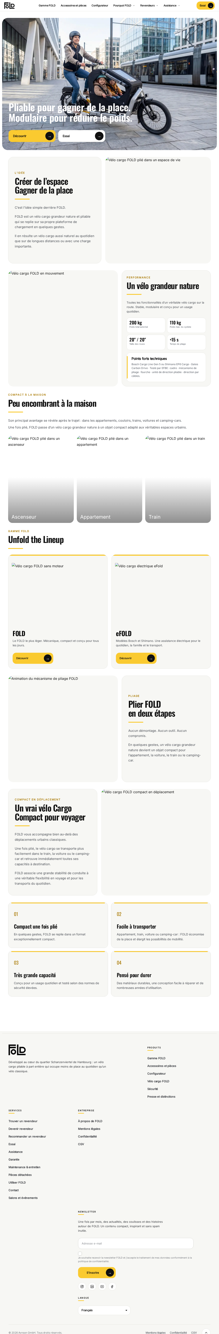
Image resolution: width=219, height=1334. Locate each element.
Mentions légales (89, 1128)
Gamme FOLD (47, 5)
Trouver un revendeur (23, 1121)
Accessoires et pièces (73, 5)
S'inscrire (93, 1272)
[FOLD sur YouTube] (102, 1286)
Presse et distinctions (161, 1096)
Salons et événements (23, 1197)
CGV (81, 1144)
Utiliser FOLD (17, 1182)
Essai (12, 1144)
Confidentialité (87, 1136)
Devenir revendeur (21, 1128)
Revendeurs (147, 5)
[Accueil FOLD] (10, 5)
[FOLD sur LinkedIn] (92, 1286)
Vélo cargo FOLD (158, 1081)
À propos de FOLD (90, 1121)
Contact (14, 1190)
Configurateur (100, 5)
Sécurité (152, 1089)
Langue (83, 1298)
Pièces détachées (20, 1174)
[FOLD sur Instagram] (82, 1286)
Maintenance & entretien (24, 1167)
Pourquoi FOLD (122, 5)
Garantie (14, 1159)
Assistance (170, 5)
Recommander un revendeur (27, 1136)
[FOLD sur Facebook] (112, 1286)
